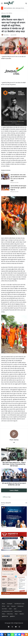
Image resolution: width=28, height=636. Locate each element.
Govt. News (4, 608)
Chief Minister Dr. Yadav (19, 603)
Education (13, 606)
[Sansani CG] (9, 3)
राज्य (7, 13)
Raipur (16, 613)
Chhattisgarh (9, 603)
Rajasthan (22, 613)
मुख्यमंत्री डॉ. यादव (5, 616)
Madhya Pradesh (18, 611)
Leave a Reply (14, 490)
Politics (3, 613)
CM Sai (3, 606)
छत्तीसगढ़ (10, 13)
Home (4, 13)
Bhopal (3, 603)
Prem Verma (6, 34)
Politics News (10, 613)
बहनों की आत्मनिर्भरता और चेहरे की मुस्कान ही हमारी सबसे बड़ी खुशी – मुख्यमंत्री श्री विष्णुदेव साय (18, 187)
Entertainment (20, 606)
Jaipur (15, 608)
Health (10, 608)
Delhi (8, 606)
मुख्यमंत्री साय (12, 616)
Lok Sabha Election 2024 (7, 611)
